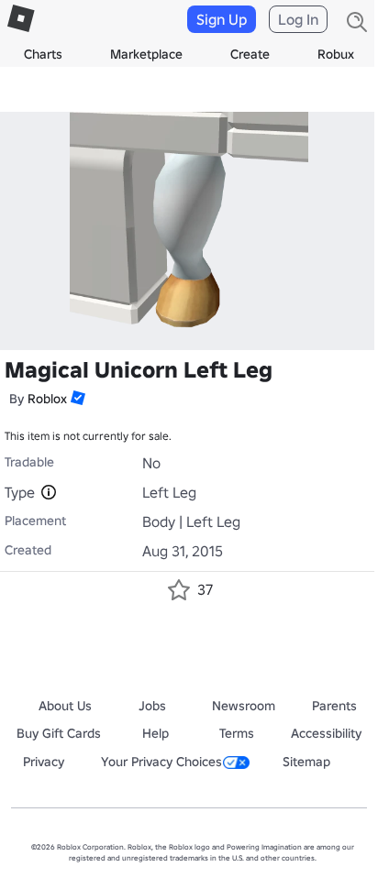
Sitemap (306, 761)
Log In (298, 19)
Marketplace (146, 54)
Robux (335, 54)
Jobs (152, 705)
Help (155, 733)
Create (250, 54)
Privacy (43, 761)
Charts (43, 54)
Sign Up (221, 19)
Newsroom (243, 705)
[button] (76, 397)
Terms (236, 733)
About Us (65, 705)
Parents (334, 705)
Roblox (47, 398)
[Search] (356, 21)
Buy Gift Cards (59, 733)
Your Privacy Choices (161, 761)
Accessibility (326, 733)
